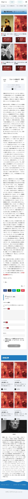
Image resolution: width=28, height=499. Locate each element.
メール (5, 327)
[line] (18, 290)
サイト (4, 333)
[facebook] (5, 290)
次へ (22, 286)
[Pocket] (23, 290)
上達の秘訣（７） (18, 412)
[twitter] (9, 290)
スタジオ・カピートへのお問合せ (19, 484)
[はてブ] (14, 290)
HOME (3, 6)
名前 (4, 322)
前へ (6, 282)
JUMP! (7, 39)
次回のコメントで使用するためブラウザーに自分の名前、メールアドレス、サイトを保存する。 (14, 340)
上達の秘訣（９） (18, 382)
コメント (5, 308)
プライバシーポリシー (5, 484)
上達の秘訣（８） (5, 412)
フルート (4, 2)
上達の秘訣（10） (5, 382)
